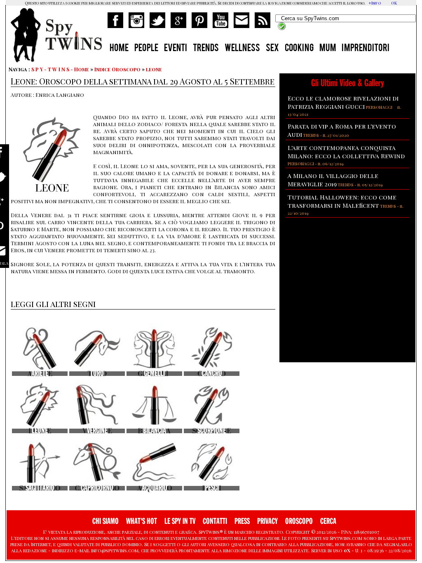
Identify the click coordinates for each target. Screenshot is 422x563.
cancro (212, 373)
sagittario (40, 488)
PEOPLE (146, 49)
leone (154, 69)
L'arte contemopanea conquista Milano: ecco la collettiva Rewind (346, 151)
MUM (327, 49)
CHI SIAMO (105, 521)
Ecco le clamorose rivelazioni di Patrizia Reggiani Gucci (343, 102)
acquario (154, 488)
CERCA (328, 521)
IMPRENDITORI (365, 49)
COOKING (299, 49)
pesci (212, 488)
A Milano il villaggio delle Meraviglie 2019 (333, 179)
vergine (97, 431)
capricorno (97, 488)
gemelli (154, 373)
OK (394, 3)
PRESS (242, 521)
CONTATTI (215, 521)
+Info (374, 3)
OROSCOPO (299, 521)
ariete (39, 373)
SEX (272, 49)
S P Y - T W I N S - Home (60, 69)
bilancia (154, 431)
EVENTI (175, 49)
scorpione (211, 431)
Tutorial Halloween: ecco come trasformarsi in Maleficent (342, 201)
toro (97, 373)
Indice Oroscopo (117, 69)
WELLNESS (242, 49)
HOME (119, 49)
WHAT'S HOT (141, 521)
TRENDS (206, 49)
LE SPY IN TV (179, 521)
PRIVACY (267, 521)
